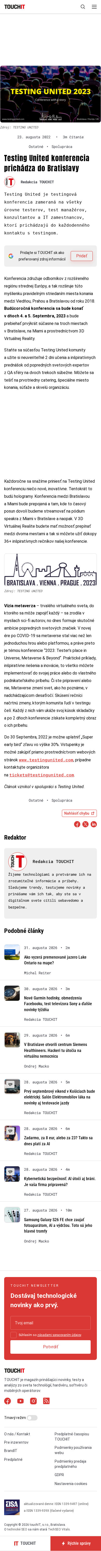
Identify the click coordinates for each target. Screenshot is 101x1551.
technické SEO (17, 1529)
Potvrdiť (50, 1346)
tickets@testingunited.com (41, 774)
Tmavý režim (15, 1418)
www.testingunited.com (46, 759)
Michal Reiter (37, 973)
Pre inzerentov (16, 1442)
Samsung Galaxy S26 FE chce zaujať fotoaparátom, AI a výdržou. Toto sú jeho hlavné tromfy (58, 1225)
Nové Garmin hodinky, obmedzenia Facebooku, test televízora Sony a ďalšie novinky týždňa (58, 1004)
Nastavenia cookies (71, 1484)
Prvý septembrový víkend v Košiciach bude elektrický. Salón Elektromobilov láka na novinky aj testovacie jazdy (59, 1097)
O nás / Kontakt (17, 1434)
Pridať (81, 255)
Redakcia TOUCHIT (37, 181)
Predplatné (13, 1459)
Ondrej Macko (36, 1066)
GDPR (59, 1475)
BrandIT (10, 1451)
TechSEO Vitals (59, 1529)
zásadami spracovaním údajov (59, 1335)
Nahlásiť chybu (76, 813)
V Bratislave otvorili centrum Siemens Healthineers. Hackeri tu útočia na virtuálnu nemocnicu (55, 1050)
